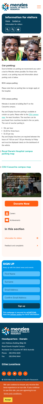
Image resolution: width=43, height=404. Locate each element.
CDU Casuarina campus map (16, 167)
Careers (12, 213)
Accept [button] (8, 400)
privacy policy (16, 314)
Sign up (8, 263)
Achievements (15, 220)
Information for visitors (13, 238)
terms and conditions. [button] (13, 394)
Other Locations (11, 364)
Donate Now (21, 203)
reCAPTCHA (31, 312)
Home (7, 21)
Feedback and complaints (14, 245)
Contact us (16, 21)
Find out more (13, 188)
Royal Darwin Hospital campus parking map (17, 152)
